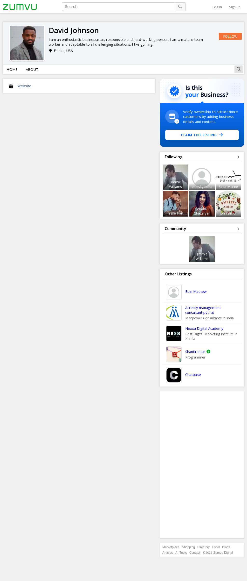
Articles (167, 552)
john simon (228, 213)
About (32, 69)
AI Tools (181, 552)
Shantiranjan (195, 351)
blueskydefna (202, 186)
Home (12, 69)
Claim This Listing (199, 135)
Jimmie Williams (175, 184)
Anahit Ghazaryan (202, 210)
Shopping (188, 547)
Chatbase (193, 374)
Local (216, 547)
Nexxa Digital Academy (204, 328)
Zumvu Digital (223, 552)
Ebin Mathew (196, 291)
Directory (203, 547)
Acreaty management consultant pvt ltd (203, 310)
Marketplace (170, 547)
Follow (230, 36)
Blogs (226, 547)
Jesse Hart (176, 213)
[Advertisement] (202, 464)
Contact (194, 552)
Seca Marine (228, 186)
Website (24, 85)
